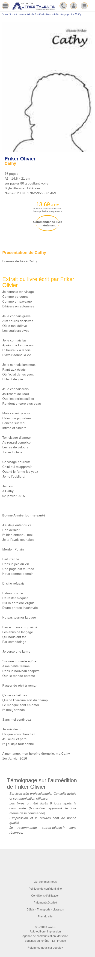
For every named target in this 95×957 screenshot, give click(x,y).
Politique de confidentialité (45, 888)
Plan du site (45, 916)
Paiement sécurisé (45, 902)
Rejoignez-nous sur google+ (45, 947)
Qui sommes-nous (45, 881)
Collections (45, 14)
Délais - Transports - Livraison (45, 909)
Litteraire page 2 (63, 14)
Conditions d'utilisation (45, 895)
